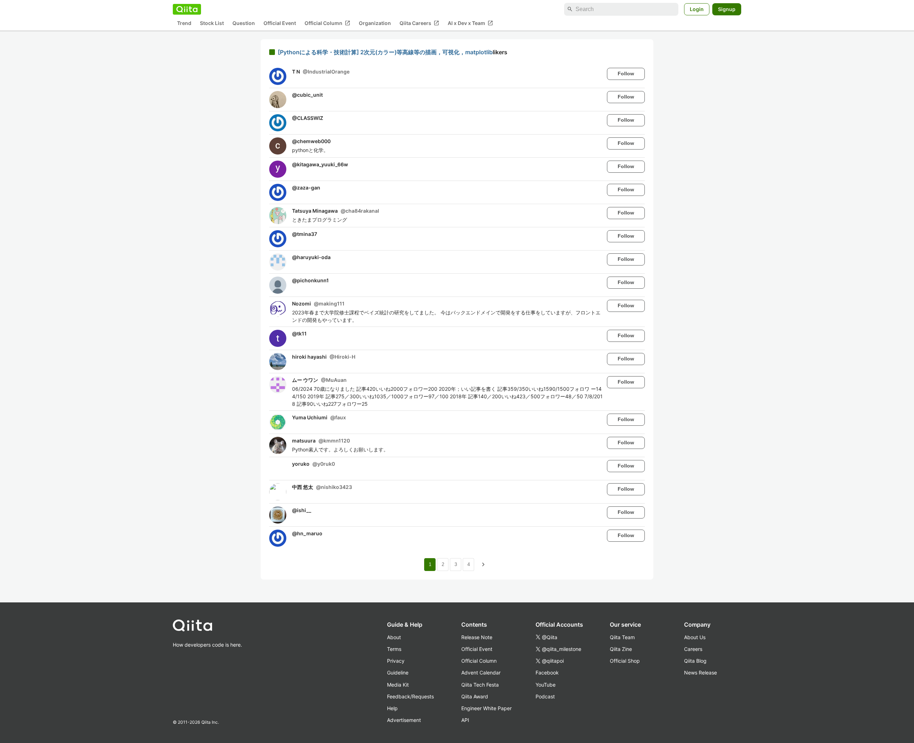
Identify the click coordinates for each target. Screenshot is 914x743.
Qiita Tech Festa (480, 685)
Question (243, 23)
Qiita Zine (621, 649)
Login (697, 9)
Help (392, 708)
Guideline (397, 672)
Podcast (545, 696)
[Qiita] (187, 9)
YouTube (546, 685)
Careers (693, 649)
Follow (626, 73)
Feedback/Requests (410, 696)
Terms (394, 649)
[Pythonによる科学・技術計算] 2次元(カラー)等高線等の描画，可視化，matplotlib (385, 52)
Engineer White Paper (486, 708)
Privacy (396, 661)
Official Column (327, 23)
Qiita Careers (419, 23)
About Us (694, 637)
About (394, 637)
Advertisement (404, 720)
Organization (375, 23)
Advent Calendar (481, 672)
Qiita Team (622, 637)
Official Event (279, 23)
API (465, 720)
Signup (726, 9)
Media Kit (398, 685)
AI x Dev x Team (470, 23)
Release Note (476, 637)
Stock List (212, 23)
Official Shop (625, 661)
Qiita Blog (695, 661)
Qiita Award (474, 696)
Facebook (547, 672)
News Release (700, 672)
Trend (184, 23)
